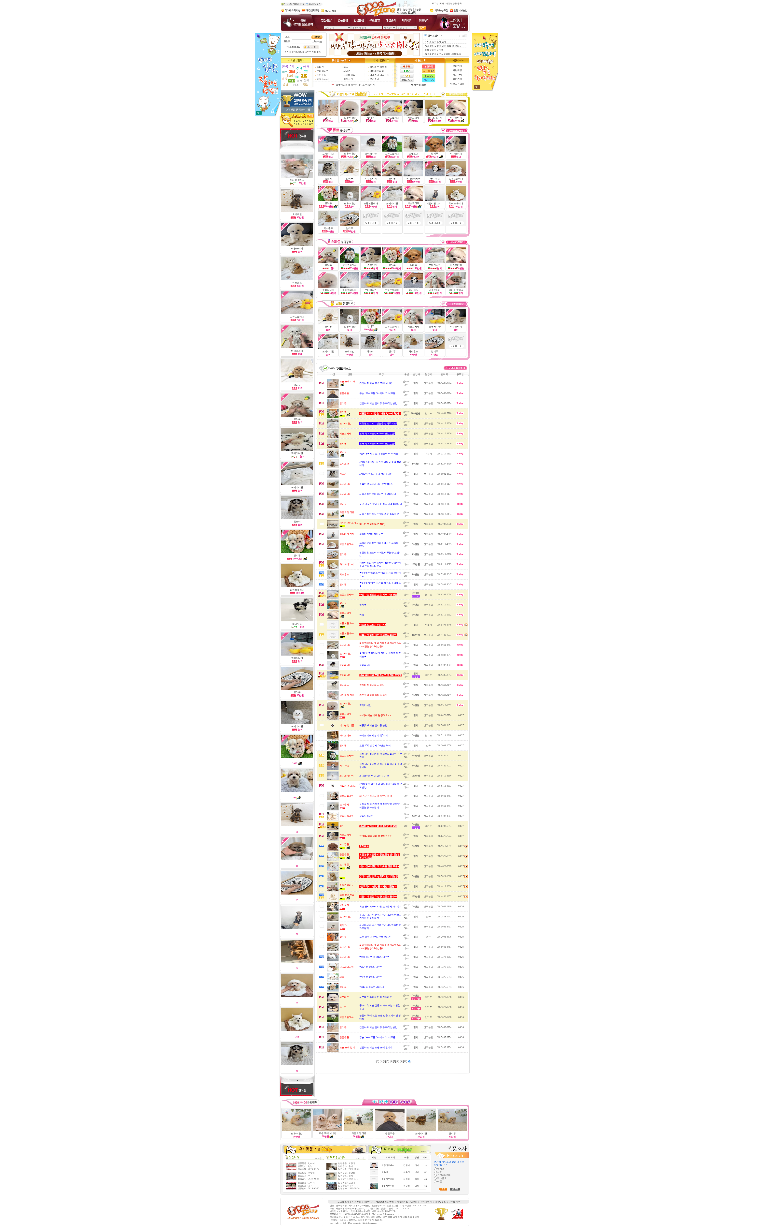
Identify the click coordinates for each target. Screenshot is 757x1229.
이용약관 (368, 1202)
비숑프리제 (323, 79)
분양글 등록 (456, 3)
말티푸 (297, 385)
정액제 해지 (426, 1202)
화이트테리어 (297, 589)
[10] (405, 1061)
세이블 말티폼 (297, 180)
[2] (378, 1061)
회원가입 (444, 3)
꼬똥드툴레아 (456, 178)
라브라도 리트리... (379, 67)
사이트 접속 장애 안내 (435, 42)
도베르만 (297, 214)
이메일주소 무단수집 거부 (447, 1202)
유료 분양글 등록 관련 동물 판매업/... (443, 46)
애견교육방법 (457, 83)
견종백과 (457, 65)
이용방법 (356, 1202)
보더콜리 (374, 79)
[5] (388, 1061)
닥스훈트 (297, 282)
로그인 (435, 3)
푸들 (345, 67)
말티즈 (320, 67)
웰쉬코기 (348, 79)
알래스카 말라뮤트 (379, 75)
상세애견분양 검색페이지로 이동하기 (355, 84)
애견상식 (457, 74)
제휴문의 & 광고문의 (407, 1202)
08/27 (461, 715)
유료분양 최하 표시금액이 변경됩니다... (444, 54)
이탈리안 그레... (434, 203)
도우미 (384, 1172)
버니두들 (297, 624)
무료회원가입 (293, 47)
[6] (391, 1061)
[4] (384, 1061)
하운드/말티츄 (358, 1133)
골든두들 (390, 1133)
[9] (401, 1061)
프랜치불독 (349, 75)
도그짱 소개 (343, 1202)
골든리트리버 (377, 71)
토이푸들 (321, 75)
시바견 (347, 71)
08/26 (461, 906)
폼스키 (297, 521)
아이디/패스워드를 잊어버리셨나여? (303, 52)
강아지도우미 (387, 1179)
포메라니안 (323, 71)
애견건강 (457, 79)
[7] (394, 1061)
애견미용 (457, 70)
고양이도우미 (387, 1165)
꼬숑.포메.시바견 (328, 1133)
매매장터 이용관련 (434, 50)
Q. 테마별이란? (418, 85)
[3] (381, 1061)
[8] (398, 1061)
